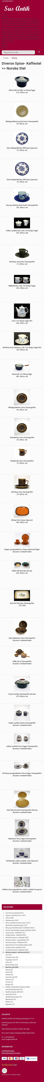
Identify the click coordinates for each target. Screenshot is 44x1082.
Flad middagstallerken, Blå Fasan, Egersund (22, 179)
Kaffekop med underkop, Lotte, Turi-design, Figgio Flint (22, 347)
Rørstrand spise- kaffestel (28, 28)
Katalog (4, 16)
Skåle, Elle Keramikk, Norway (22, 571)
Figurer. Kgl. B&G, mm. (24, 19)
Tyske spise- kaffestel (31, 25)
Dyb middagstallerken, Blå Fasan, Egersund (22, 148)
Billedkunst (36, 39)
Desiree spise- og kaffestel (12, 30)
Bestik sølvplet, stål (12, 992)
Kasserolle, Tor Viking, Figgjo (22, 374)
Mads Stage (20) (12, 965)
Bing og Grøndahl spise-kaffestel (22, 23)
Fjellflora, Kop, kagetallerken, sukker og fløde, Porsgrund (22, 889)
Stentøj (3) (9, 975)
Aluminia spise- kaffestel (31, 30)
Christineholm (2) (12, 957)
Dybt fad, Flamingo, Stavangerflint (22, 603)
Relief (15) (9, 972)
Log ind (4, 48)
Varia (34, 19)
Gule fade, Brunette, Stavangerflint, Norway (22, 810)
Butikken (5, 46)
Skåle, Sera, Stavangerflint (22, 661)
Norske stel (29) (12, 967)
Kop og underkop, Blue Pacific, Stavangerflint (22, 205)
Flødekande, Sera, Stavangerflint (22, 461)
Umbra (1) (9, 982)
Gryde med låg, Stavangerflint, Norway (22, 694)
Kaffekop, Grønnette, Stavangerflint (22, 262)
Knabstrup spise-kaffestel (11, 34)
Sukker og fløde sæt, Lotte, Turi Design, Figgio (22, 231)
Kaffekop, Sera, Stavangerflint (22, 492)
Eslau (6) (9, 962)
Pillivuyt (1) (9, 970)
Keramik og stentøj (8, 19)
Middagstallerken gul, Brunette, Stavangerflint (22, 121)
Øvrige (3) (9, 984)
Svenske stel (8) (11, 977)
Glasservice (6, 21)
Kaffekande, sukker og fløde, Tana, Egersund (22, 861)
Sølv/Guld (14, 39)
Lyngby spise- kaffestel (10, 28)
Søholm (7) (10, 979)
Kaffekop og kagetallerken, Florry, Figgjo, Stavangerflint (22, 773)
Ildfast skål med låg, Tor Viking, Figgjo (22, 90)
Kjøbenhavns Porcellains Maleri (13, 32)
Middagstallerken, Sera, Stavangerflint (22, 407)
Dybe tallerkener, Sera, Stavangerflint (22, 638)
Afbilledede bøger (25, 39)
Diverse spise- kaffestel (29, 34)
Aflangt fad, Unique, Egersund (22, 520)
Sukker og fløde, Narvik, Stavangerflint (22, 723)
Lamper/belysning (29, 37)
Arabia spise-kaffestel (33, 32)
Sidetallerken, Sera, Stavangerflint (22, 437)
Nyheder (10, 41)
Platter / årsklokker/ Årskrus (12, 37)
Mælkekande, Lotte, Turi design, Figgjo (22, 286)
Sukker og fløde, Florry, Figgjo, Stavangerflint (22, 746)
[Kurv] (39, 52)
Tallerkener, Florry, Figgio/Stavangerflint (22, 839)
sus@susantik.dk (11, 1039)
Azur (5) (8, 955)
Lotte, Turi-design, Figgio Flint (22, 321)
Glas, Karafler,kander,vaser (21, 21)
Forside (4, 14)
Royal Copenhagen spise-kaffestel (20, 24)
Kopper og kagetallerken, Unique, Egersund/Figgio (22, 549)
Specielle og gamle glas (14, 925)
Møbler (4, 41)
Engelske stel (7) (12, 960)
